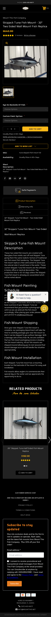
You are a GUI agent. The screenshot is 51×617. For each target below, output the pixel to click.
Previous (1, 439)
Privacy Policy (25, 505)
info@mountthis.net (27, 609)
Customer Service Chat (25, 493)
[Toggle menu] (7, 8)
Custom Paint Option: (14, 116)
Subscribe (14, 583)
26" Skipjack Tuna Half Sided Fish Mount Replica (26, 450)
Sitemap (44, 615)
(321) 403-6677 (28, 2)
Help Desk (25, 515)
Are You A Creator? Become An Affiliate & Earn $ (25, 499)
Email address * (14, 550)
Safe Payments (29, 190)
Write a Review (29, 35)
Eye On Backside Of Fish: (15, 105)
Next (49, 439)
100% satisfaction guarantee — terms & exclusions (22, 137)
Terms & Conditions (25, 510)
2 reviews (19, 35)
